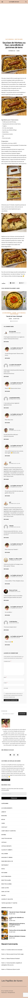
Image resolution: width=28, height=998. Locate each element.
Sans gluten (5, 887)
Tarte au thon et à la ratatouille (17, 930)
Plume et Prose (13, 590)
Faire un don (6, 779)
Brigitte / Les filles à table (15, 558)
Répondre (6, 341)
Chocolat (4, 827)
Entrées (14, 312)
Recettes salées (18, 39)
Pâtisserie (4, 872)
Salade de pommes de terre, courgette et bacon (17, 924)
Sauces (3, 895)
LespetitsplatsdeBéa (14, 397)
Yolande (11, 525)
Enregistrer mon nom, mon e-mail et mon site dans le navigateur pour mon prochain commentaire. (13, 695)
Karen (18, 50)
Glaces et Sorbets (6, 849)
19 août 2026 (12, 938)
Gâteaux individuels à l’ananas (17, 936)
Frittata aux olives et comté (13, 969)
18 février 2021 (12, 50)
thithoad (11, 429)
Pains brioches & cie (7, 861)
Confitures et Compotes (8, 830)
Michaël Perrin (11, 992)
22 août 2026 (12, 920)
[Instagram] (14, 754)
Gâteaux (3, 842)
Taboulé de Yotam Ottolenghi (14, 316)
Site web (6, 688)
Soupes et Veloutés (7, 899)
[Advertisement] (14, 21)
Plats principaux (10, 39)
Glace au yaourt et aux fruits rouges (15, 954)
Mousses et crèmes (6, 857)
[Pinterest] (17, 754)
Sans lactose (5, 891)
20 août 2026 (12, 932)
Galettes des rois (6, 838)
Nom (5, 677)
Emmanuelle (12, 331)
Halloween (4, 853)
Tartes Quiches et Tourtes (9, 903)
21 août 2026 (12, 926)
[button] (10, 321)
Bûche (3, 819)
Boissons (4, 815)
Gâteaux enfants (6, 846)
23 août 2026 (16, 318)
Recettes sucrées (6, 884)
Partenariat (5, 865)
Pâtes (3, 868)
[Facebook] (10, 754)
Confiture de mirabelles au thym (16, 918)
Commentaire (7, 661)
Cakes (3, 823)
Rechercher (4, 711)
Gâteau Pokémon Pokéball (13, 958)
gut (10, 462)
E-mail (5, 682)
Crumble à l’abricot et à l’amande (14, 949)
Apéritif (3, 811)
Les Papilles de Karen (14, 1)
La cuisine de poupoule (15, 364)
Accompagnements (6, 312)
